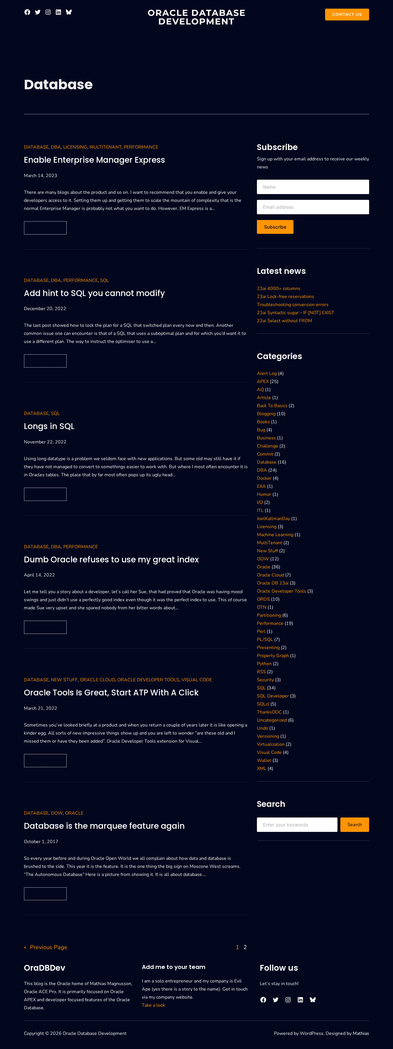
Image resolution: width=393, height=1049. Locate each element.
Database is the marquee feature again (104, 826)
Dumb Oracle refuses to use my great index (111, 559)
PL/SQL (265, 639)
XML (261, 768)
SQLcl (263, 704)
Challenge (267, 446)
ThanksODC (269, 712)
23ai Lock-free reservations (285, 296)
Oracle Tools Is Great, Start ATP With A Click (111, 692)
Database (36, 147)
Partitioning (269, 615)
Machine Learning (275, 535)
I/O (260, 502)
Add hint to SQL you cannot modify (94, 293)
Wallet (264, 760)
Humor (264, 494)
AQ (260, 389)
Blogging (266, 414)
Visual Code (197, 680)
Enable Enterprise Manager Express (94, 160)
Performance (141, 147)
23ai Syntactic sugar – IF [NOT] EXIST (295, 313)
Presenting (268, 647)
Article (264, 397)
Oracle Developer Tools (148, 680)
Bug (261, 430)
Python (264, 664)
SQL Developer (273, 696)
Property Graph (273, 655)
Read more (47, 230)
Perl (261, 631)
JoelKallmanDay (273, 518)
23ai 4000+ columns (278, 288)
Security (265, 680)
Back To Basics (272, 406)
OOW (57, 813)
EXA (261, 486)
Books (263, 422)
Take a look (153, 1005)
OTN (261, 607)
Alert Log (267, 373)
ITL (260, 510)
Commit (265, 454)
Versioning (268, 736)
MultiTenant (105, 147)
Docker (264, 478)
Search (355, 825)
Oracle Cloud (97, 680)
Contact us (347, 14)
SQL (104, 280)
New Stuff (64, 680)
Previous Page (45, 947)
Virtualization (271, 744)
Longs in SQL (49, 426)
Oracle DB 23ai (273, 583)
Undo (262, 728)
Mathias (361, 1033)
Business (266, 438)
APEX (263, 381)
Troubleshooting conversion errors (293, 304)
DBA (56, 147)
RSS (261, 672)
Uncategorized (272, 720)
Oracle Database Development (197, 17)
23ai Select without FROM (284, 321)
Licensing (75, 147)
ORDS (263, 599)
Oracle (74, 813)
